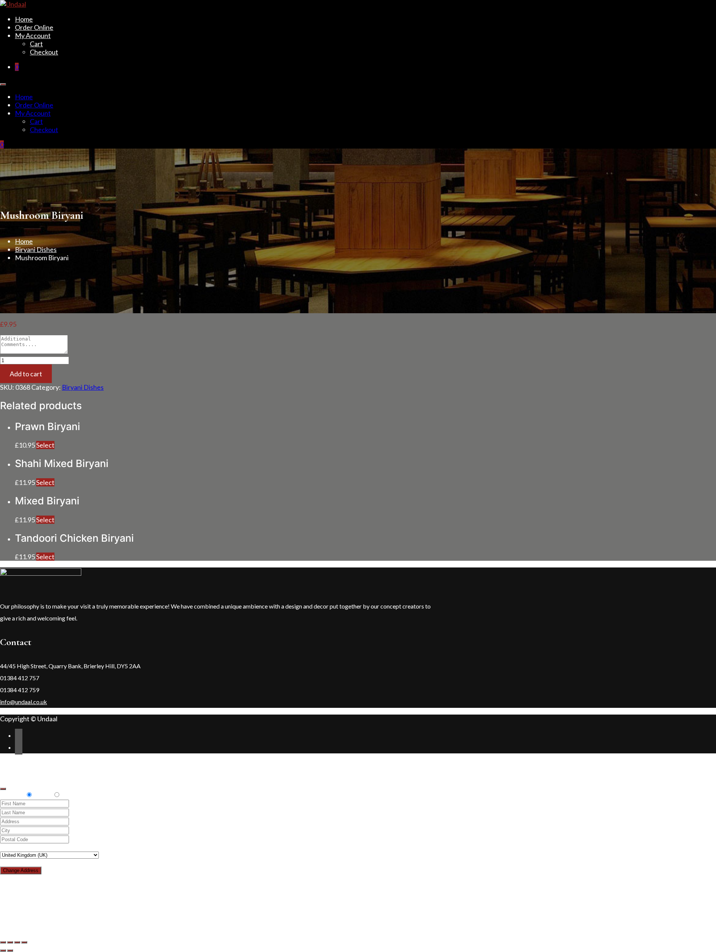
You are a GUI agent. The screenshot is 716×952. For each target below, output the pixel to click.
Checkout (44, 52)
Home (24, 19)
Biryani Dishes (36, 249)
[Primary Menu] (3, 84)
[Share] (10, 942)
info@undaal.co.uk (23, 701)
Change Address (20, 870)
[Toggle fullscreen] (17, 942)
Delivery (12, 794)
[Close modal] (3, 789)
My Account (33, 35)
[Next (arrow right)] (10, 950)
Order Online (34, 27)
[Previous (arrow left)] (3, 950)
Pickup (43, 794)
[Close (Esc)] (3, 942)
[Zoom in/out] (24, 942)
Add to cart (26, 374)
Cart (36, 44)
